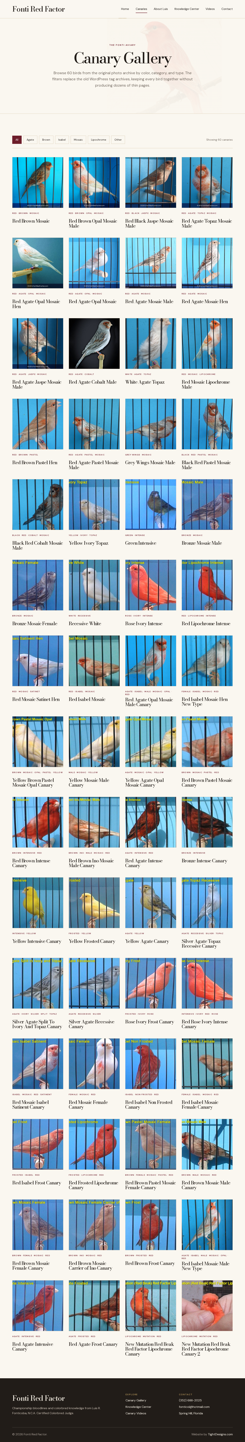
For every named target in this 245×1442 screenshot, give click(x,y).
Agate (30, 139)
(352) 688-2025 (190, 1400)
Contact (227, 9)
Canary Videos (136, 1413)
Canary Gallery (136, 1400)
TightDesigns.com (220, 1434)
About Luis (161, 9)
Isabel (62, 139)
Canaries (141, 9)
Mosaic (78, 139)
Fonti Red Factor (38, 9)
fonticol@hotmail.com (194, 1407)
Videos (210, 9)
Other (118, 139)
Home (125, 9)
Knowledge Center (187, 9)
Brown (46, 139)
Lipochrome (98, 139)
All (17, 139)
